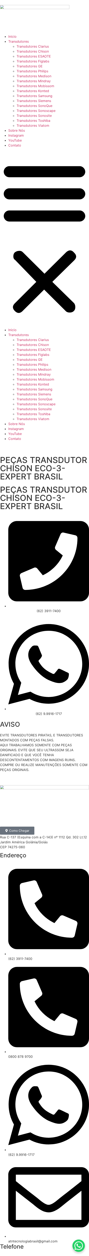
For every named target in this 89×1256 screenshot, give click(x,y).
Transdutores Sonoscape (36, 111)
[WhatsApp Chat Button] (78, 1246)
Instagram (16, 135)
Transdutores (18, 41)
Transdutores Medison (34, 76)
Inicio (12, 36)
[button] (44, 237)
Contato (14, 145)
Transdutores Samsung (34, 96)
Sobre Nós (16, 130)
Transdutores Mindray (34, 81)
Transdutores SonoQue (34, 106)
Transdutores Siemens (34, 101)
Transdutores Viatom (33, 125)
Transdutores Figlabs (33, 61)
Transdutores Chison (33, 51)
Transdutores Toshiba (33, 120)
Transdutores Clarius (33, 46)
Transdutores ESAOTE (34, 56)
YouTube (15, 140)
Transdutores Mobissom (35, 86)
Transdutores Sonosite (34, 116)
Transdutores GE (30, 66)
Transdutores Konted (33, 91)
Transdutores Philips (32, 71)
